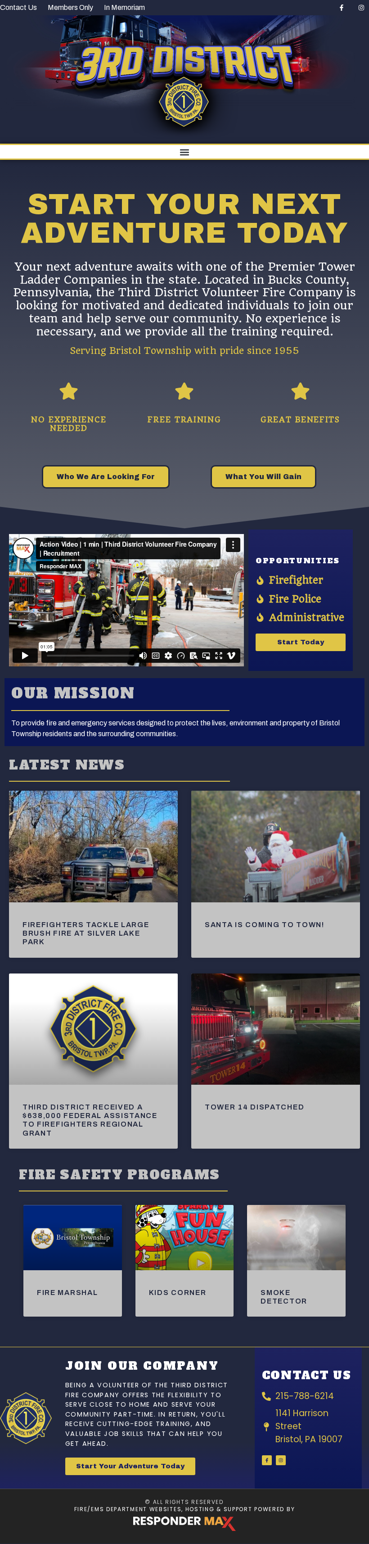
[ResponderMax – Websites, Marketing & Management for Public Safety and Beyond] (184, 1524)
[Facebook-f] (341, 7)
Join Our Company (142, 1365)
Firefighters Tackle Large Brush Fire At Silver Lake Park (85, 933)
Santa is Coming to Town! (264, 924)
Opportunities (298, 561)
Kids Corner (178, 1292)
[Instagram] (361, 7)
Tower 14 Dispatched (254, 1107)
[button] (184, 152)
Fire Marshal (67, 1292)
